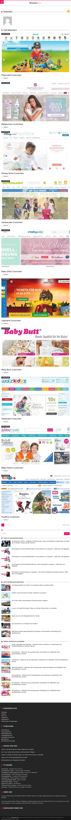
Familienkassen (6, 774)
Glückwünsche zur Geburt (8, 785)
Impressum (4, 717)
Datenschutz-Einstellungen (9, 721)
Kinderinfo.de (15, 817)
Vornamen (4, 787)
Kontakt (3, 714)
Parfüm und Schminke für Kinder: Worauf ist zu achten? (17, 749)
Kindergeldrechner (6, 735)
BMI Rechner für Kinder (8, 741)
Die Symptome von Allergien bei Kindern (13, 760)
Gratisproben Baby (6, 781)
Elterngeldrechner (6, 733)
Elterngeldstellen (6, 776)
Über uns (4, 715)
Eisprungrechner (6, 731)
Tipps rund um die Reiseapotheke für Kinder (14, 757)
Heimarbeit (4, 769)
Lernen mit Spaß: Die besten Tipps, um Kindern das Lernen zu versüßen (22, 754)
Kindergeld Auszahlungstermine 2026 (12, 772)
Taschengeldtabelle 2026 (8, 779)
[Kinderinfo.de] (35, 3)
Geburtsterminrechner (7, 737)
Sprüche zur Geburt (7, 783)
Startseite (4, 712)
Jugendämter (5, 778)
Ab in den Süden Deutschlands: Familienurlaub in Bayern (18, 752)
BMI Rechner (5, 739)
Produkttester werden (7, 770)
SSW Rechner (5, 730)
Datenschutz (5, 719)
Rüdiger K (6, 78)
